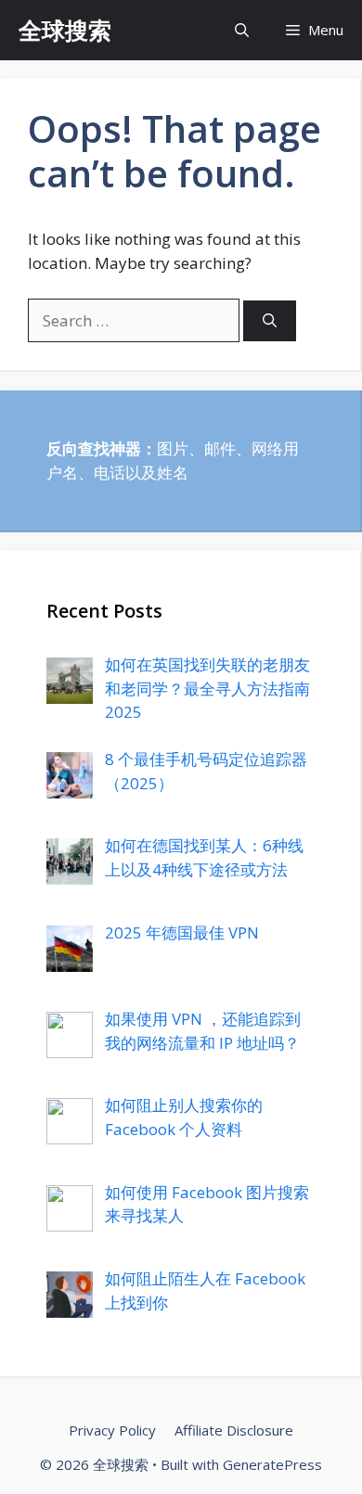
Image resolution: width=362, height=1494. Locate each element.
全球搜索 (65, 29)
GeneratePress (272, 1464)
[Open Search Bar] (241, 30)
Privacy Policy (112, 1430)
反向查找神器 (93, 448)
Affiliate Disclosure (234, 1430)
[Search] (269, 321)
